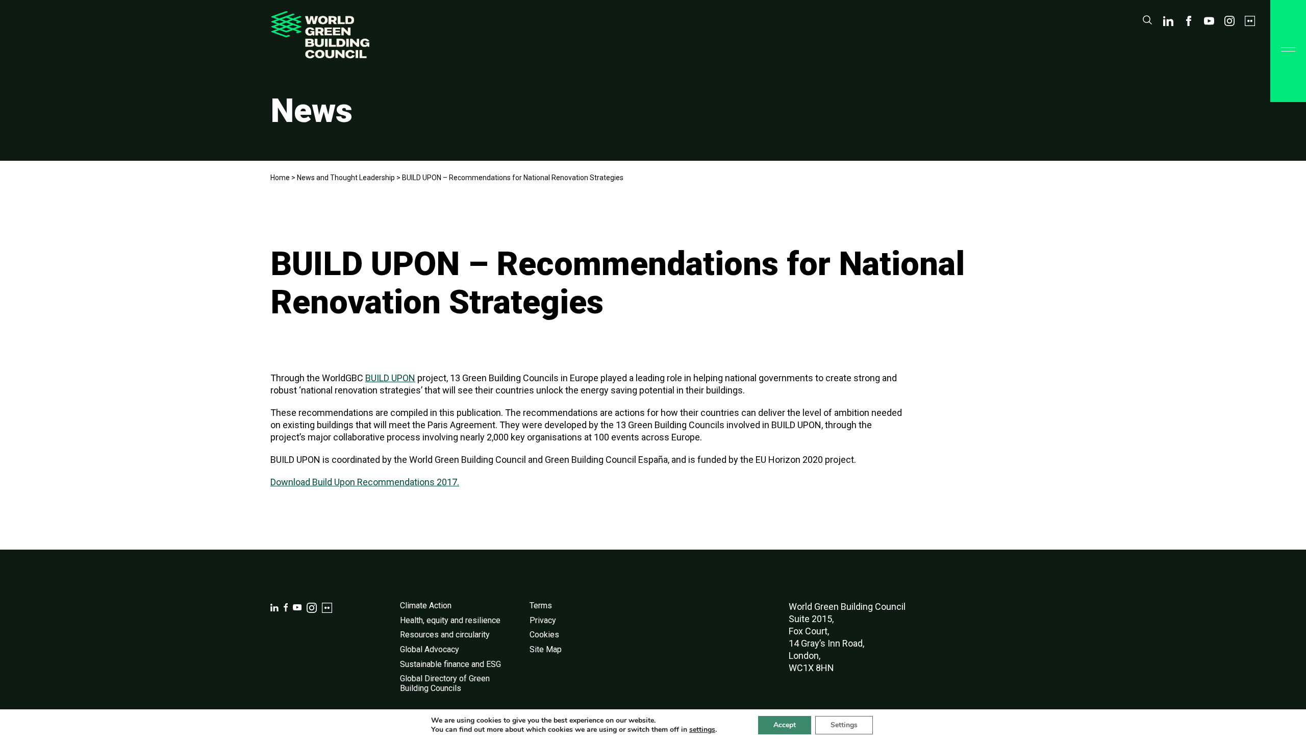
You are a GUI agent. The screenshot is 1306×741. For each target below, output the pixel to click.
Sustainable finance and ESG (450, 664)
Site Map (546, 649)
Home (280, 178)
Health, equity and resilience (450, 620)
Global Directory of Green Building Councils (445, 683)
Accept (784, 725)
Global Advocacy (429, 649)
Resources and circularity (445, 634)
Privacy (543, 620)
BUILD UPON (390, 378)
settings (702, 729)
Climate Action (425, 605)
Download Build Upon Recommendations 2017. (364, 482)
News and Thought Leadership (346, 178)
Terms (541, 605)
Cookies (544, 634)
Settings (844, 725)
